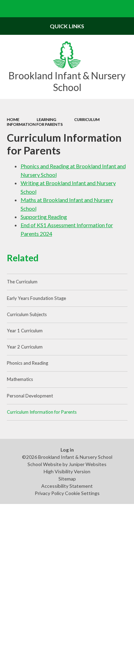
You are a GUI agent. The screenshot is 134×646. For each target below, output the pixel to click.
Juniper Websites (88, 464)
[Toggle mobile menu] (8, 8)
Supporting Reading (44, 216)
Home (13, 119)
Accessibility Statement (67, 486)
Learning (46, 119)
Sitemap (67, 479)
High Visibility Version (67, 471)
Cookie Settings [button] (82, 493)
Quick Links (67, 26)
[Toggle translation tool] (108, 8)
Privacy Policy (49, 493)
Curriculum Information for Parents (53, 122)
